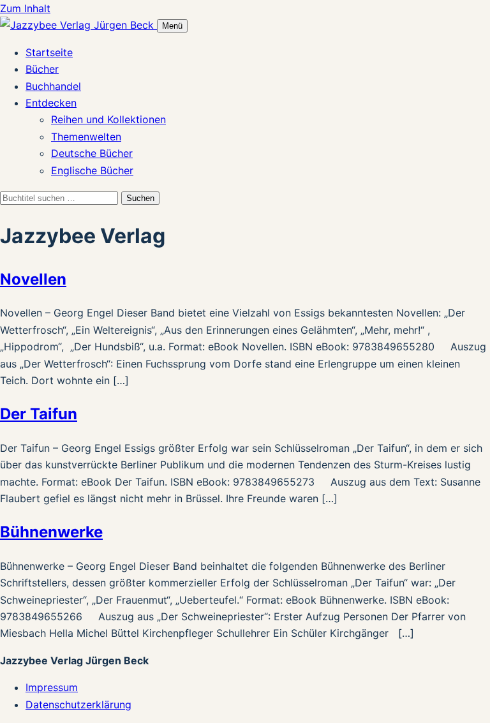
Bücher (42, 69)
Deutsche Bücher (92, 153)
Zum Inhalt (25, 8)
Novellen (33, 279)
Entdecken (51, 102)
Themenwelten (86, 136)
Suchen (140, 198)
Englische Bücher (92, 170)
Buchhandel (53, 86)
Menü (172, 26)
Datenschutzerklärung (78, 704)
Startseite (49, 52)
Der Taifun (38, 414)
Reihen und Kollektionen (108, 119)
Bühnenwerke (51, 532)
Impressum (52, 687)
